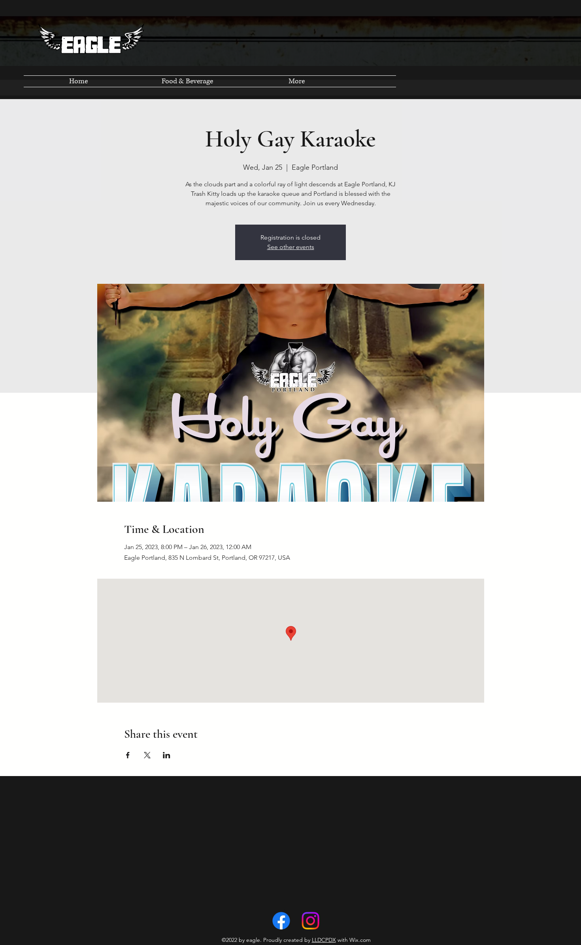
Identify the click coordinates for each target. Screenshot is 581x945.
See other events (290, 247)
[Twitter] (310, 920)
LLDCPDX (324, 939)
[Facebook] (281, 920)
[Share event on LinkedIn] (166, 755)
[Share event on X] (147, 755)
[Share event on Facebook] (128, 755)
